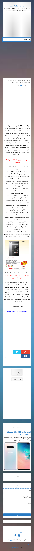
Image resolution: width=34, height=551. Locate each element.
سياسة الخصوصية (27, 544)
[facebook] (15, 535)
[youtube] (19, 535)
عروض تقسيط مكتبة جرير (17, 531)
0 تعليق (18, 85)
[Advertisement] (17, 15)
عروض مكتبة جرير (17, 6)
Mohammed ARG (15, 547)
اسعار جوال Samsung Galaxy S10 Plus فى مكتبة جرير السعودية (18, 433)
